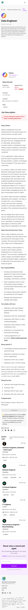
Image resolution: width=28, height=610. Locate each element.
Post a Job (4, 585)
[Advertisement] (14, 54)
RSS (3, 590)
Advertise (4, 588)
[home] (2, 2)
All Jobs (3, 9)
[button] (25, 2)
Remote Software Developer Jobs (16, 437)
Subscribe (14, 566)
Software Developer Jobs (14, 9)
